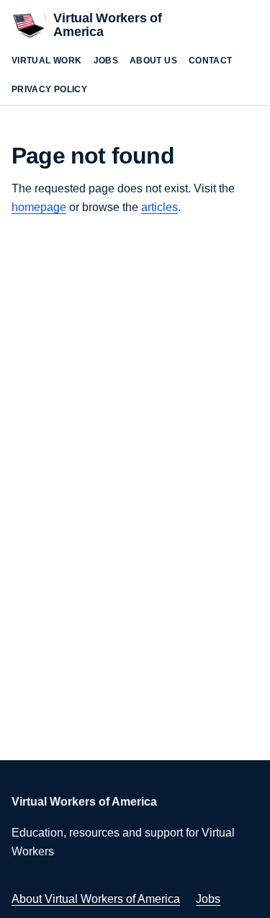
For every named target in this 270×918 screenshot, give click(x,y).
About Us (153, 60)
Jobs (106, 60)
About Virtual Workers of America (96, 899)
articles (159, 207)
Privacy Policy (49, 89)
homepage (39, 207)
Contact (211, 60)
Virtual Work (47, 60)
